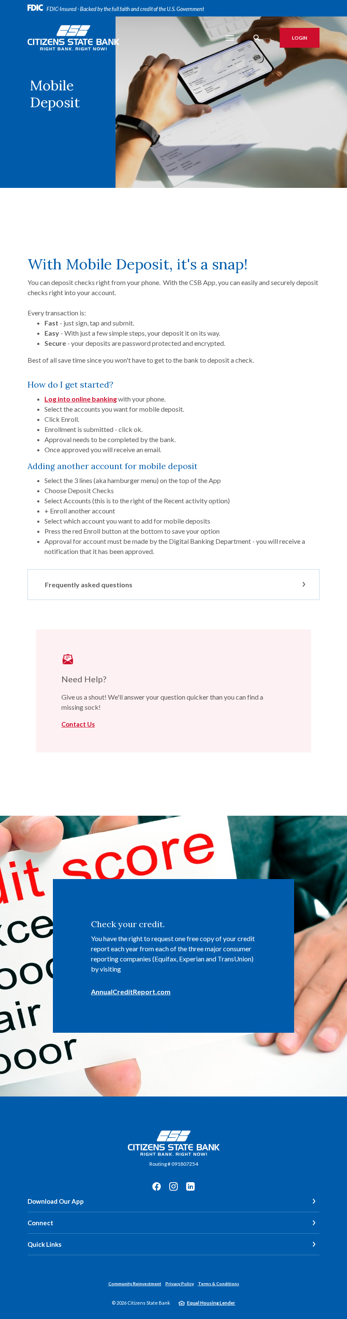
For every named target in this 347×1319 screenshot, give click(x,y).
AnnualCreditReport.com (131, 992)
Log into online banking (80, 399)
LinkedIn (190, 1186)
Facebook (156, 1186)
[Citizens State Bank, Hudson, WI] (73, 38)
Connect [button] (40, 1223)
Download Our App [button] (56, 1201)
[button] (173, 584)
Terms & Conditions (218, 1283)
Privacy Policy (179, 1283)
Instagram (173, 1186)
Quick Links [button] (44, 1244)
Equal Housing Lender (211, 1302)
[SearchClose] (257, 37)
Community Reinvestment (134, 1283)
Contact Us (78, 724)
